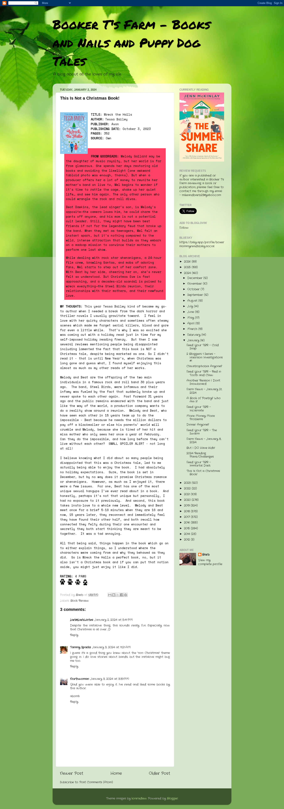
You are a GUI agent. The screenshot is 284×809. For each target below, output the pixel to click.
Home (116, 773)
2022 (188, 488)
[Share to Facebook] (122, 595)
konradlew (139, 798)
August (192, 301)
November (195, 284)
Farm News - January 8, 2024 (203, 440)
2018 (187, 511)
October (194, 289)
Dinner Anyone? (197, 425)
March (192, 329)
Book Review (79, 601)
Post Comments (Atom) (96, 782)
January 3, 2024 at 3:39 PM (109, 679)
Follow (184, 228)
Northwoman (79, 679)
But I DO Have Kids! (200, 448)
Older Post (159, 773)
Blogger (172, 798)
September (195, 295)
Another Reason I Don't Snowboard (203, 382)
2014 (187, 534)
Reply (74, 635)
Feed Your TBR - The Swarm (201, 432)
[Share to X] (118, 595)
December (195, 278)
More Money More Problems (200, 417)
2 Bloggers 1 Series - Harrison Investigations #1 (204, 357)
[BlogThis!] (114, 595)
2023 (188, 483)
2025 (188, 267)
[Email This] (110, 595)
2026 (188, 262)
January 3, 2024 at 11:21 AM (111, 647)
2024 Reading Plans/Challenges (200, 455)
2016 (187, 523)
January (193, 340)
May (191, 318)
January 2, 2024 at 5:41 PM (113, 620)
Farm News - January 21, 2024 (204, 391)
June (191, 312)
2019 (187, 506)
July (190, 306)
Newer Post (71, 773)
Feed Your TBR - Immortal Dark (198, 464)
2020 (188, 500)
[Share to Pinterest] (125, 595)
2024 (188, 273)
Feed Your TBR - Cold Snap (202, 347)
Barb (206, 555)
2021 (187, 494)
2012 (187, 540)
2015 (187, 528)
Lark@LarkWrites (81, 620)
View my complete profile (210, 562)
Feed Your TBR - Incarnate (198, 408)
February (194, 335)
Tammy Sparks (80, 647)
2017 (187, 517)
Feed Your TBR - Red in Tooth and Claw (203, 373)
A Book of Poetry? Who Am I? (203, 400)
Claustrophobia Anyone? (204, 366)
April (191, 323)
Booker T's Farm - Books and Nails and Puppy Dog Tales (131, 42)
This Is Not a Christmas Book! (203, 472)
